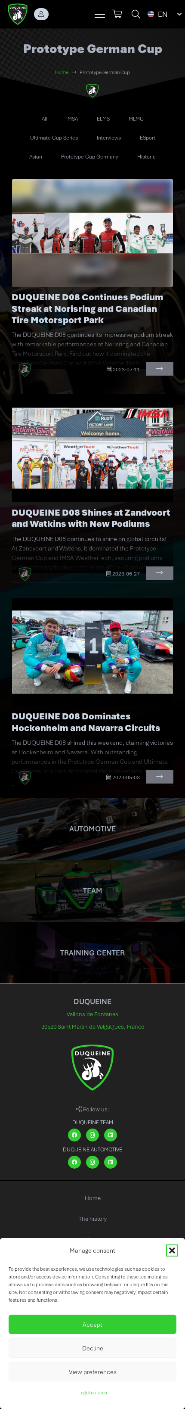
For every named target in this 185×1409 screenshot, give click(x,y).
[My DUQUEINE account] (41, 14)
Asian (35, 156)
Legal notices (92, 1393)
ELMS (103, 118)
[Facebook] (74, 1135)
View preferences (93, 1372)
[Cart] (117, 14)
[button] (172, 1250)
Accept (92, 1324)
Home (93, 1198)
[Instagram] (92, 1135)
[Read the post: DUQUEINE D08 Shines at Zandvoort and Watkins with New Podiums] (159, 573)
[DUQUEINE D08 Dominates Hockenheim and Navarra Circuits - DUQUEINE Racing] (92, 652)
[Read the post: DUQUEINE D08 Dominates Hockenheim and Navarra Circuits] (159, 777)
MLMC (136, 118)
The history (93, 1218)
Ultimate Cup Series (54, 137)
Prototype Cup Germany (89, 156)
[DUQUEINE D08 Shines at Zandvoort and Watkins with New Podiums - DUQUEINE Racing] (92, 448)
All (44, 118)
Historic (146, 156)
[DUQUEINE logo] (18, 14)
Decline (92, 1348)
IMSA (72, 118)
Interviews (109, 137)
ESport (147, 137)
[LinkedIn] (110, 1135)
